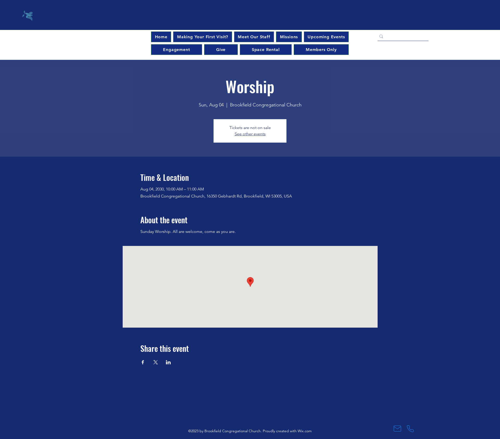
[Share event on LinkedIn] (168, 362)
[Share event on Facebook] (142, 362)
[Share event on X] (155, 362)
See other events (250, 133)
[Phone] (410, 428)
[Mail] (397, 428)
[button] (326, 36)
